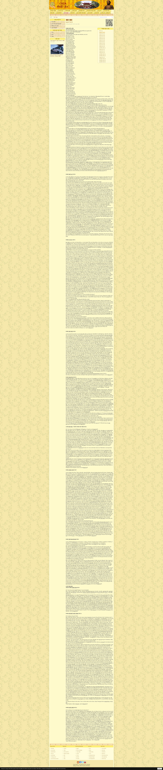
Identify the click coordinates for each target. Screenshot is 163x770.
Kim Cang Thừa (66, 751)
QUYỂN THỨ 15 (102, 54)
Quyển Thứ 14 (102, 52)
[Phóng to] (70, 20)
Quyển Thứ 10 (102, 46)
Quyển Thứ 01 (102, 32)
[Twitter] (82, 763)
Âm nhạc (77, 758)
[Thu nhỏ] (67, 20)
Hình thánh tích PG (105, 755)
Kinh (64, 755)
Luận (64, 758)
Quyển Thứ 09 (102, 44)
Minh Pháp (58, 54)
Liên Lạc (52, 753)
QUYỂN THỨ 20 (102, 61)
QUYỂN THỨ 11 (102, 47)
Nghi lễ (77, 748)
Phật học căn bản (66, 753)
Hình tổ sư (103, 753)
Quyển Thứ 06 (102, 40)
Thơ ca (77, 755)
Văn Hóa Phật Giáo (79, 746)
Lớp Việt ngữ (53, 755)
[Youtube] (85, 763)
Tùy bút (77, 753)
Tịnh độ (65, 748)
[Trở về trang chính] (78, 763)
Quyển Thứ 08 (102, 43)
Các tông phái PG (92, 758)
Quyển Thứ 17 (102, 57)
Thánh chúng (91, 751)
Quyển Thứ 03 (102, 35)
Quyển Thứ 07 (102, 41)
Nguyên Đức (52, 54)
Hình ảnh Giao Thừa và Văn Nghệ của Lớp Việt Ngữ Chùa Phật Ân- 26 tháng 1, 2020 (57, 51)
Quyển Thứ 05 (102, 38)
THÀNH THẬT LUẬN (105, 28)
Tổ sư (90, 753)
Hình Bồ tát (103, 751)
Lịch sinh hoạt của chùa (54, 758)
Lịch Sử (89, 746)
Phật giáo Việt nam (92, 755)
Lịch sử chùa (53, 750)
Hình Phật (103, 750)
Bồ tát (90, 750)
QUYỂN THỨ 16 (102, 55)
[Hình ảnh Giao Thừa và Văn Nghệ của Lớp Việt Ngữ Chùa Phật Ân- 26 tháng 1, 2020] (57, 45)
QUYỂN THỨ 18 (102, 58)
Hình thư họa (104, 758)
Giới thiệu (52, 748)
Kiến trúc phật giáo (79, 750)
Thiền (64, 750)
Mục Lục (101, 30)
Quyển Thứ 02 (102, 33)
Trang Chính (52, 746)
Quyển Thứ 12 (102, 49)
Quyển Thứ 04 (102, 37)
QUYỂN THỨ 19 (102, 60)
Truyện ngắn (78, 751)
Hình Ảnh (57, 38)
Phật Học (64, 746)
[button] (54, 11)
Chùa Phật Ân (104, 748)
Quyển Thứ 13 (102, 51)
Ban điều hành (53, 751)
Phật (90, 748)
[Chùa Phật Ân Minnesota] (87, 5)
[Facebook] (80, 763)
